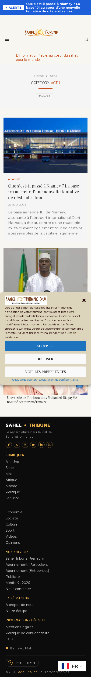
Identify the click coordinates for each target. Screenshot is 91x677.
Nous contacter (18, 589)
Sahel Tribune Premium (25, 558)
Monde (11, 486)
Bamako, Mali (21, 648)
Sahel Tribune (27, 672)
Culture (12, 524)
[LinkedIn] (41, 445)
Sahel (10, 468)
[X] (17, 445)
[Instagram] (25, 445)
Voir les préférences (45, 371)
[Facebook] (9, 445)
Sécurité (12, 498)
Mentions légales (19, 627)
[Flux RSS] (49, 445)
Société (12, 518)
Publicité (13, 577)
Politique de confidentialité (27, 633)
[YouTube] (33, 445)
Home (39, 76)
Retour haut (24, 663)
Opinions (13, 542)
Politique (13, 492)
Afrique (11, 480)
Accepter (46, 346)
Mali (9, 474)
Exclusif (44, 95)
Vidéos (11, 536)
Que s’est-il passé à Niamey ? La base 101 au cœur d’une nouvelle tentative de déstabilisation (53, 7)
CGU (9, 639)
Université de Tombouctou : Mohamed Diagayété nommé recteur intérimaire (42, 399)
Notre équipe (16, 611)
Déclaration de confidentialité (58, 379)
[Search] (86, 40)
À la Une (12, 462)
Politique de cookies (24, 379)
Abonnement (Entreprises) (27, 571)
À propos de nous (20, 605)
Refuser (45, 359)
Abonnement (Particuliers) (27, 564)
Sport (10, 530)
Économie (14, 512)
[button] (84, 300)
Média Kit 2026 (18, 583)
